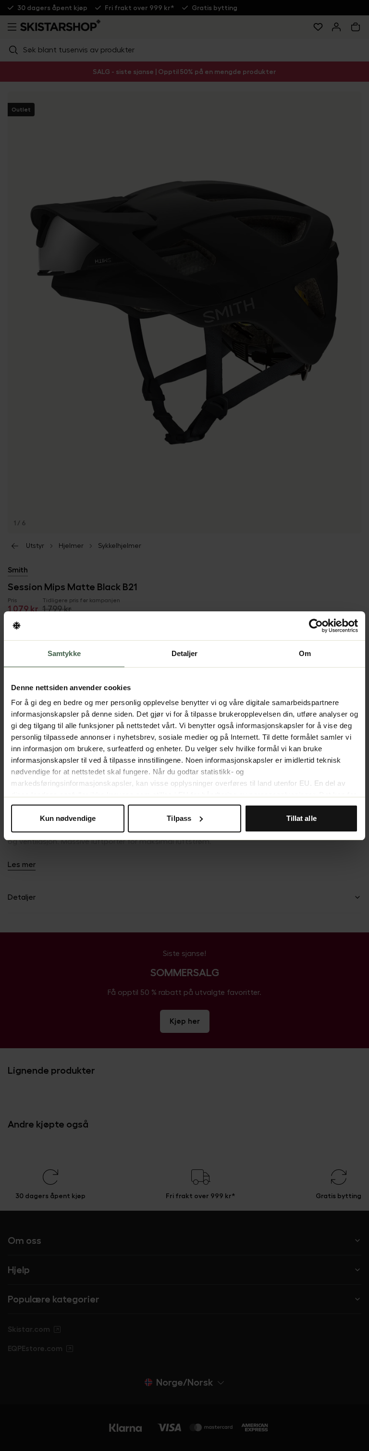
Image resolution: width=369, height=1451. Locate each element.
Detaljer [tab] (185, 653)
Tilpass (179, 818)
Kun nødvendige (68, 818)
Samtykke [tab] (64, 653)
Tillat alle (301, 818)
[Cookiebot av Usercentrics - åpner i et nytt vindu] (316, 626)
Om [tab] (305, 653)
